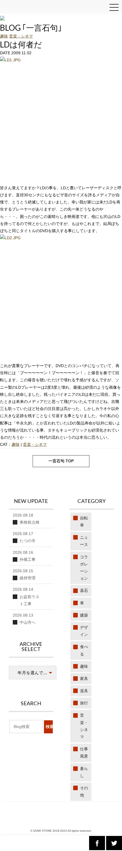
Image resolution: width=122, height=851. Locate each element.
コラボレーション (84, 568)
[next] (10, 461)
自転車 (84, 521)
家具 (84, 678)
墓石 (84, 590)
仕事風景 (84, 752)
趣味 (4, 36)
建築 (84, 615)
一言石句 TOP (61, 461)
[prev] (112, 461)
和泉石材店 (17, 9)
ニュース (84, 541)
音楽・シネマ (21, 36)
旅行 (84, 703)
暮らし (84, 772)
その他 (84, 791)
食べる (84, 650)
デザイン (84, 631)
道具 (84, 690)
